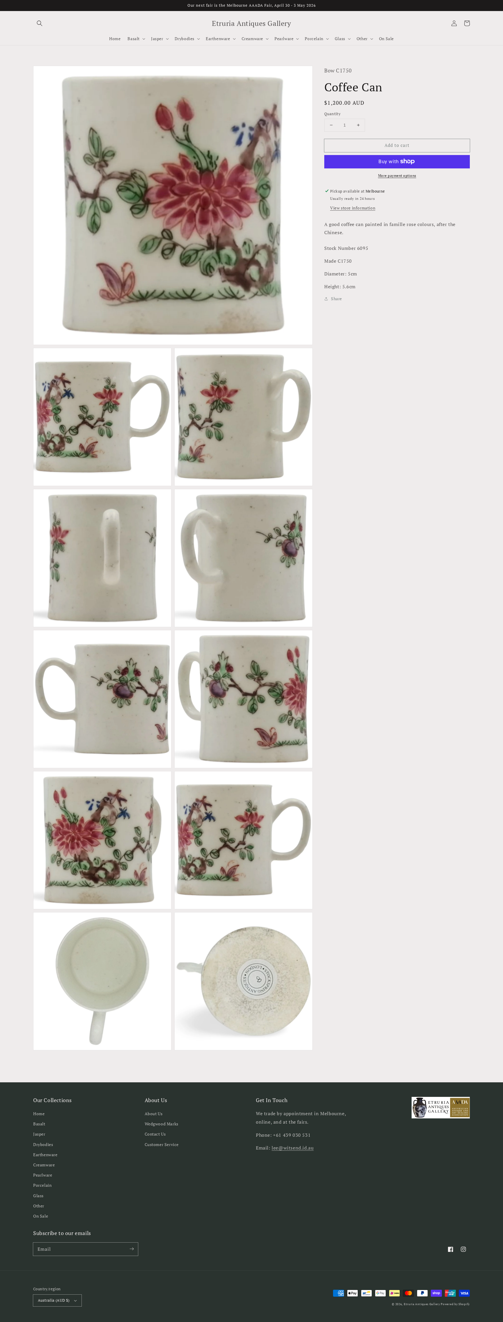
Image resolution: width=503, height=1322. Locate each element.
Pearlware (42, 1175)
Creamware (44, 1165)
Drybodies (43, 1144)
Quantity (332, 113)
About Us (154, 1113)
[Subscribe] (131, 1249)
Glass (38, 1195)
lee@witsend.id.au (293, 1148)
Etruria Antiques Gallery (422, 1304)
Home (39, 1113)
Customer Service (162, 1144)
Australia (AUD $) (54, 1300)
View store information (352, 207)
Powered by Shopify (455, 1304)
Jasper (39, 1134)
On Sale (40, 1216)
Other (38, 1206)
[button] (39, 23)
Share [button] (336, 298)
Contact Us (155, 1134)
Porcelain (42, 1185)
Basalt (39, 1124)
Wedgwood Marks (161, 1124)
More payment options (397, 175)
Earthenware (45, 1154)
